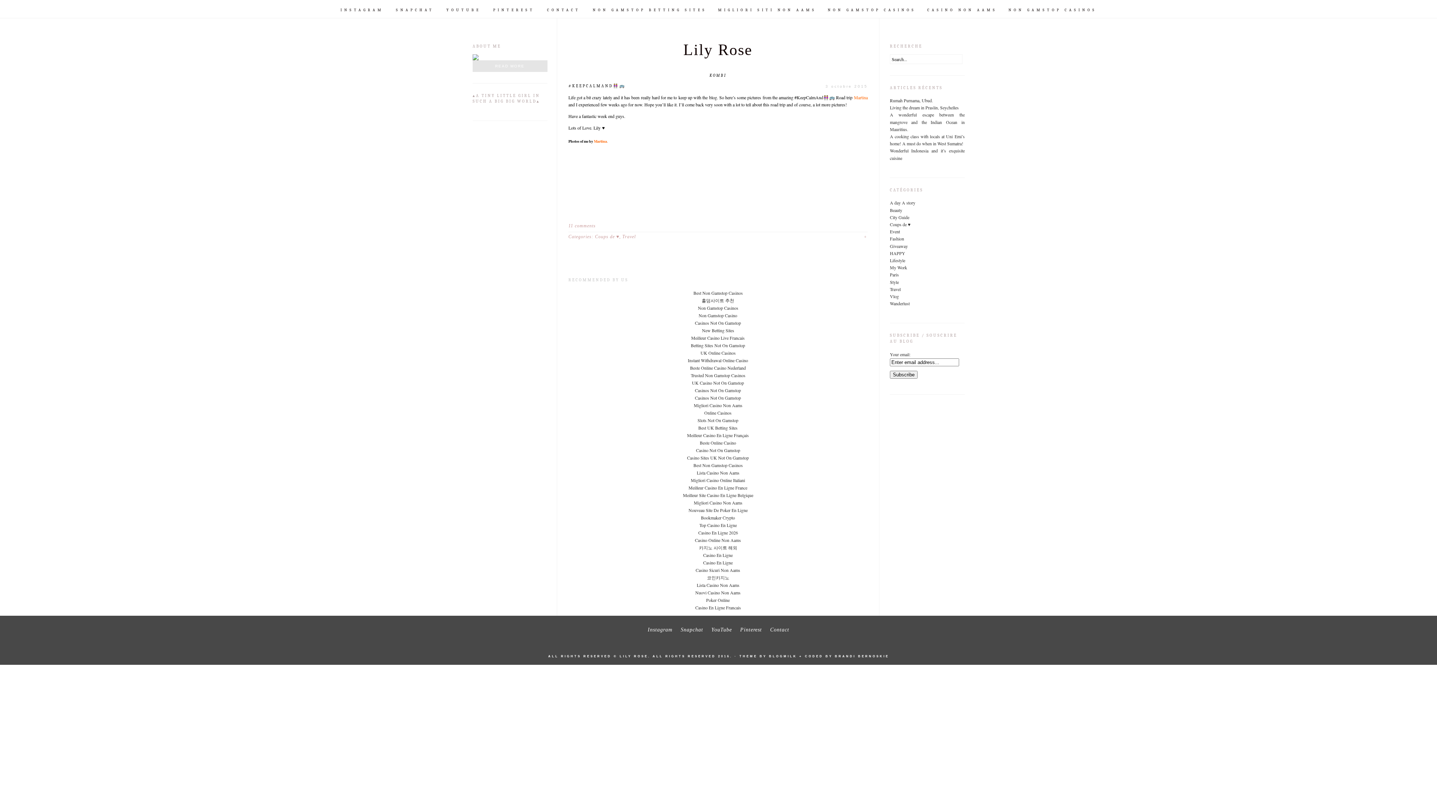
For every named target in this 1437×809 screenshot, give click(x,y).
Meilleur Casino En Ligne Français (718, 435)
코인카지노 (718, 578)
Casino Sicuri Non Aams (718, 570)
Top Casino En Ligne (718, 525)
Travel (629, 236)
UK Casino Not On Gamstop (718, 383)
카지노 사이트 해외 (718, 548)
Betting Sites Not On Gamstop (718, 345)
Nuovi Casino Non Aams (718, 593)
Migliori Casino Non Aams (718, 405)
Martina (861, 97)
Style (894, 282)
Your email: (900, 354)
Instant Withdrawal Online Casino (718, 360)
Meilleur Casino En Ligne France (718, 488)
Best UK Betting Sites (718, 428)
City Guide (899, 217)
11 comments (582, 225)
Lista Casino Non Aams (718, 473)
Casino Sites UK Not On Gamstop (718, 458)
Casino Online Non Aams (718, 540)
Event (895, 231)
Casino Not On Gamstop (718, 450)
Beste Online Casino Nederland (718, 368)
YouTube (463, 10)
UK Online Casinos (718, 353)
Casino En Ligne (718, 555)
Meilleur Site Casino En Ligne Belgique (718, 495)
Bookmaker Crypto (718, 518)
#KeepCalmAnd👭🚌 (597, 86)
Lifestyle (897, 260)
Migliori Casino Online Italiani (718, 480)
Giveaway (899, 246)
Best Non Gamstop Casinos (718, 293)
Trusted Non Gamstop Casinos (718, 375)
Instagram (362, 10)
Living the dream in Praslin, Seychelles (924, 107)
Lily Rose (718, 49)
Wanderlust (900, 303)
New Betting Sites (718, 330)
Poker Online (718, 600)
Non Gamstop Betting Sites (650, 10)
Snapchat (415, 10)
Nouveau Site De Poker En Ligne (718, 510)
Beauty (896, 210)
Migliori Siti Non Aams (767, 10)
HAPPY (897, 253)
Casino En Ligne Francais (718, 607)
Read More (510, 66)
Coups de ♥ (607, 236)
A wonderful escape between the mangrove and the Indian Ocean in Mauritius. (927, 122)
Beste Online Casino (718, 443)
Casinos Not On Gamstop (718, 323)
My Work (898, 267)
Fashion (897, 239)
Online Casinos (718, 413)
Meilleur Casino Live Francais (718, 338)
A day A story (902, 203)
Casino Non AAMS (962, 10)
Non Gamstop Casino (718, 315)
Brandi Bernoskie (862, 656)
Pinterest (514, 10)
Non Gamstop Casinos (872, 10)
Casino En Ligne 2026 (718, 533)
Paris (894, 275)
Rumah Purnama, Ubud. (911, 100)
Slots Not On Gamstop (718, 420)
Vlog (894, 296)
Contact (563, 10)
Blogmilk (783, 656)
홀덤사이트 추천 (718, 300)
